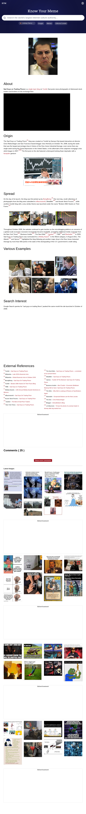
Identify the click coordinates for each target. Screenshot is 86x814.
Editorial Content (61, 23)
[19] (45, 401)
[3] (20, 150)
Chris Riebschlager (58, 400)
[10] (55, 233)
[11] (19, 233)
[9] (74, 200)
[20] (45, 405)
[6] (61, 233)
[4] (52, 198)
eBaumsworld (41, 201)
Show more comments (43, 460)
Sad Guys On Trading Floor (23, 395)
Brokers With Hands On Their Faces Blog (23, 383)
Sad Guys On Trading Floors (22, 380)
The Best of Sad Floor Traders (21, 402)
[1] (27, 140)
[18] (45, 398)
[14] (20, 238)
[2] (19, 150)
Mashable (68, 234)
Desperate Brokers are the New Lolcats (66, 396)
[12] (46, 233)
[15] (33, 233)
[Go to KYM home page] (4, 3)
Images (40, 23)
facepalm (7, 153)
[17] (74, 233)
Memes (49, 23)
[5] (9, 205)
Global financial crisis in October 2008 (24, 377)
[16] (10, 238)
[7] (49, 235)
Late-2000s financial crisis (21, 374)
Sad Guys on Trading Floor (27, 398)
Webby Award (44, 237)
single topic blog (34, 89)
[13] (54, 200)
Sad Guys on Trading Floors (19, 371)
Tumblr (45, 89)
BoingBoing (47, 199)
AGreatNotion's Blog (58, 403)
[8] (4, 394)
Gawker (51, 234)
